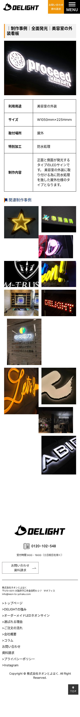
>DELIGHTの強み (14, 609)
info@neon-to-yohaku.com (16, 594)
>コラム (7, 640)
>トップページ (12, 603)
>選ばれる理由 (12, 622)
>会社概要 (9, 634)
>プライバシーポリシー (18, 659)
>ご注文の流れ (12, 628)
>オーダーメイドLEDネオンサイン (26, 615)
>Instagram (10, 665)
